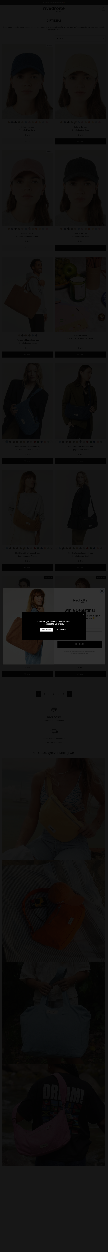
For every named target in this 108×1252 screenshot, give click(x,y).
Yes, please (46, 630)
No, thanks (61, 630)
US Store (59, 624)
